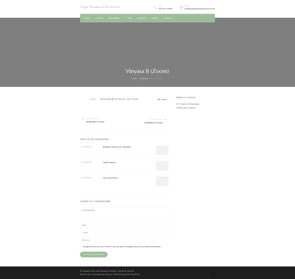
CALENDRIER (141, 18)
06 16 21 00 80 (165, 8)
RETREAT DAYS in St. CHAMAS (117, 147)
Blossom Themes (112, 274)
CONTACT (169, 18)
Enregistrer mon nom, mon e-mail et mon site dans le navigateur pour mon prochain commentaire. (122, 246)
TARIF (129, 18)
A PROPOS (99, 18)
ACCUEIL (87, 18)
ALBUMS (154, 18)
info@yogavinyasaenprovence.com (199, 8)
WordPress (135, 274)
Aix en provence (110, 177)
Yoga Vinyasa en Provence (100, 7)
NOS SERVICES (114, 18)
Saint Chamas (109, 162)
